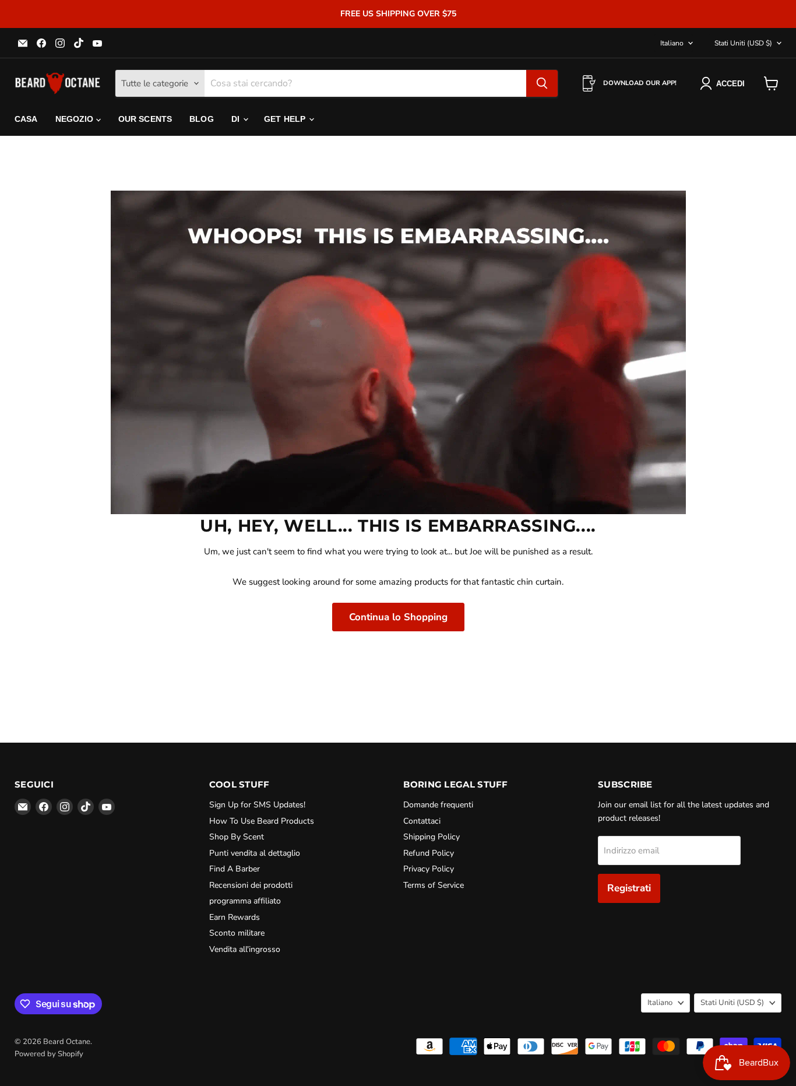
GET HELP (286, 119)
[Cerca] (542, 83)
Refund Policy (428, 853)
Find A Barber (234, 868)
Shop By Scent (236, 836)
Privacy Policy (428, 868)
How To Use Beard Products (261, 821)
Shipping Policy (431, 836)
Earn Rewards (234, 917)
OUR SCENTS (145, 119)
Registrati (629, 888)
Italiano (672, 43)
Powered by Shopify (49, 1054)
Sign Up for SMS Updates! (257, 804)
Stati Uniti (743, 43)
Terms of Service (433, 885)
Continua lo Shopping (398, 617)
